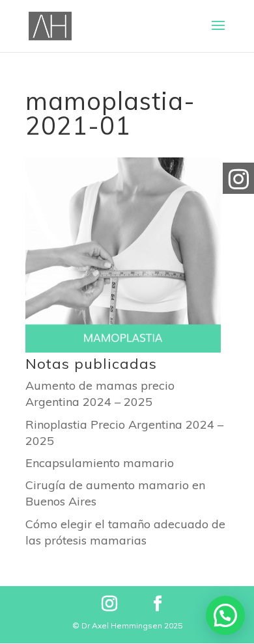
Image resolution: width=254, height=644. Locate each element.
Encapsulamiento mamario (99, 462)
